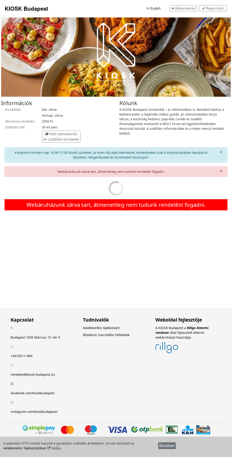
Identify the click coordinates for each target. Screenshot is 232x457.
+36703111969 (21, 356)
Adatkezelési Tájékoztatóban (25, 448)
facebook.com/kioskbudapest (33, 393)
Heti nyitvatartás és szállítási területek (61, 136)
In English (154, 8)
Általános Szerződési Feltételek (106, 335)
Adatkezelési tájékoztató (101, 328)
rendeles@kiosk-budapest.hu (33, 374)
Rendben (167, 445)
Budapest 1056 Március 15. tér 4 (35, 337)
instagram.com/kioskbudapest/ (34, 411)
